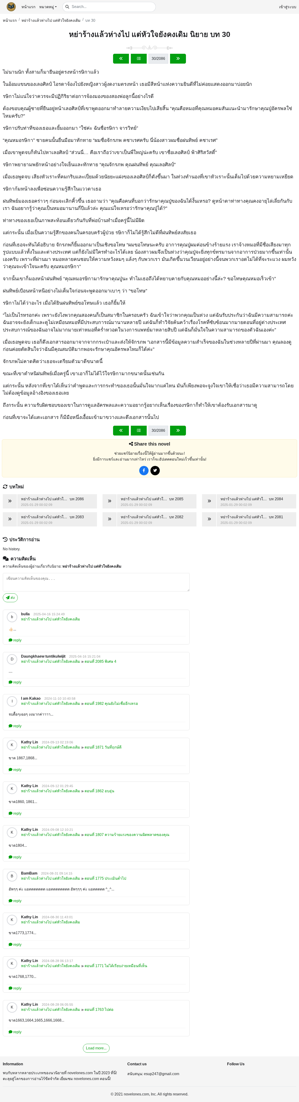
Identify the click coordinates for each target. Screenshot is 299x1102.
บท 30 (90, 20)
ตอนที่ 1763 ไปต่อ (99, 1010)
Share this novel (152, 444)
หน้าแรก (28, 7)
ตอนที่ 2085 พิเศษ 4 (100, 661)
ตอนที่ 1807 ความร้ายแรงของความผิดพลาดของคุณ (127, 835)
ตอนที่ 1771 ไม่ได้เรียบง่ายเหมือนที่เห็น (116, 966)
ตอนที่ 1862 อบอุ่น (99, 791)
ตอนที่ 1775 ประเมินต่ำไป (105, 878)
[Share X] (155, 470)
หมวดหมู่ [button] (46, 7)
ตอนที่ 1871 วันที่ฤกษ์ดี (103, 747)
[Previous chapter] (121, 59)
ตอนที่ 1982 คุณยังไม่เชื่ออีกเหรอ (111, 704)
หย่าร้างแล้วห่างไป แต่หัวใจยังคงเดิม (51, 20)
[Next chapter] (178, 59)
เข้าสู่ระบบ (287, 7)
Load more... (96, 1048)
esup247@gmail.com (161, 1074)
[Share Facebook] (144, 470)
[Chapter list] (139, 59)
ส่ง (12, 598)
